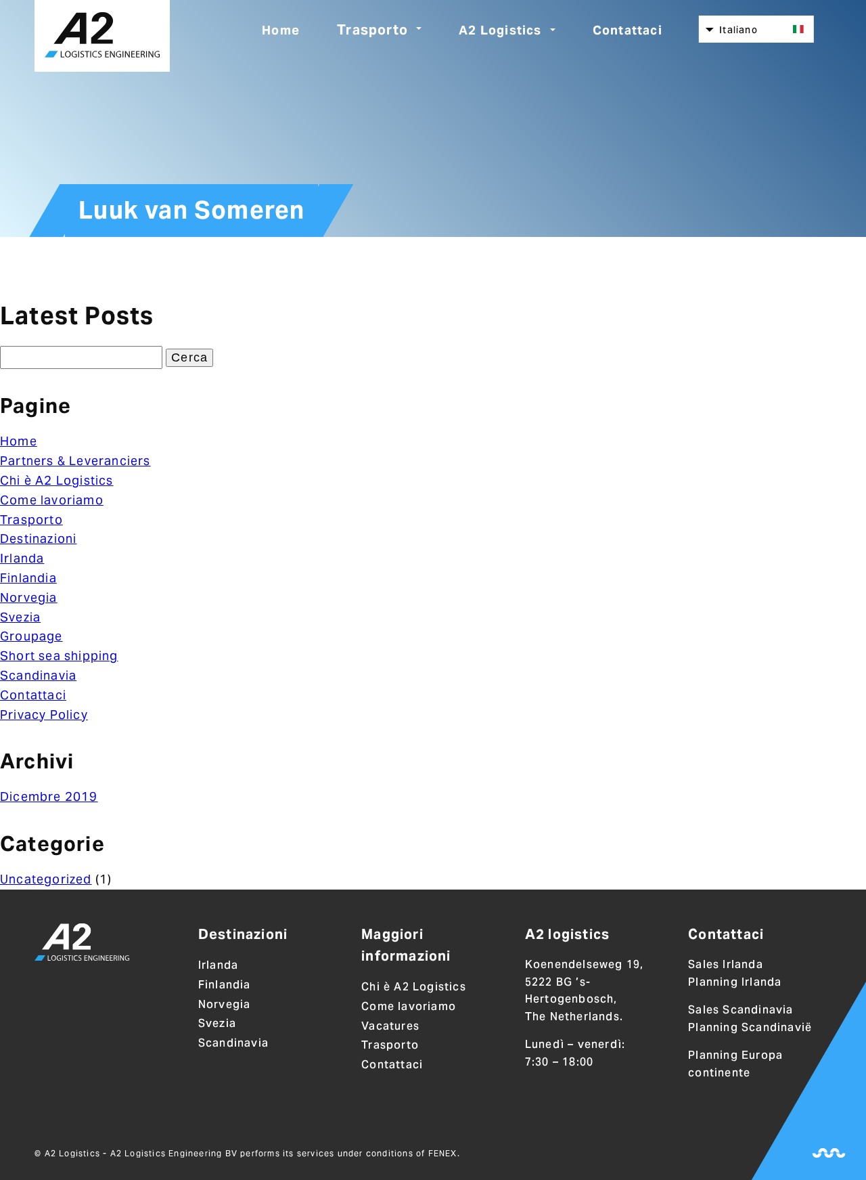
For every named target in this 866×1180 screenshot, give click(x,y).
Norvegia (29, 597)
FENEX (442, 1153)
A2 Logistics (500, 30)
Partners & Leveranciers (75, 460)
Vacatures (390, 1026)
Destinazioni (38, 538)
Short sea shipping (59, 655)
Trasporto (372, 30)
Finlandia (28, 578)
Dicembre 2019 (49, 796)
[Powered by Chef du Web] (829, 1153)
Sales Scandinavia (740, 1010)
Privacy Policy (44, 714)
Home (281, 30)
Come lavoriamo (52, 500)
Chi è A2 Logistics (57, 480)
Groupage (31, 636)
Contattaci (627, 30)
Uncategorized (46, 879)
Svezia (20, 617)
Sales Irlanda (725, 964)
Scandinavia (38, 675)
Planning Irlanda (734, 982)
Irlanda (22, 558)
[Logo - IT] (82, 944)
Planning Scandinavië (750, 1027)
